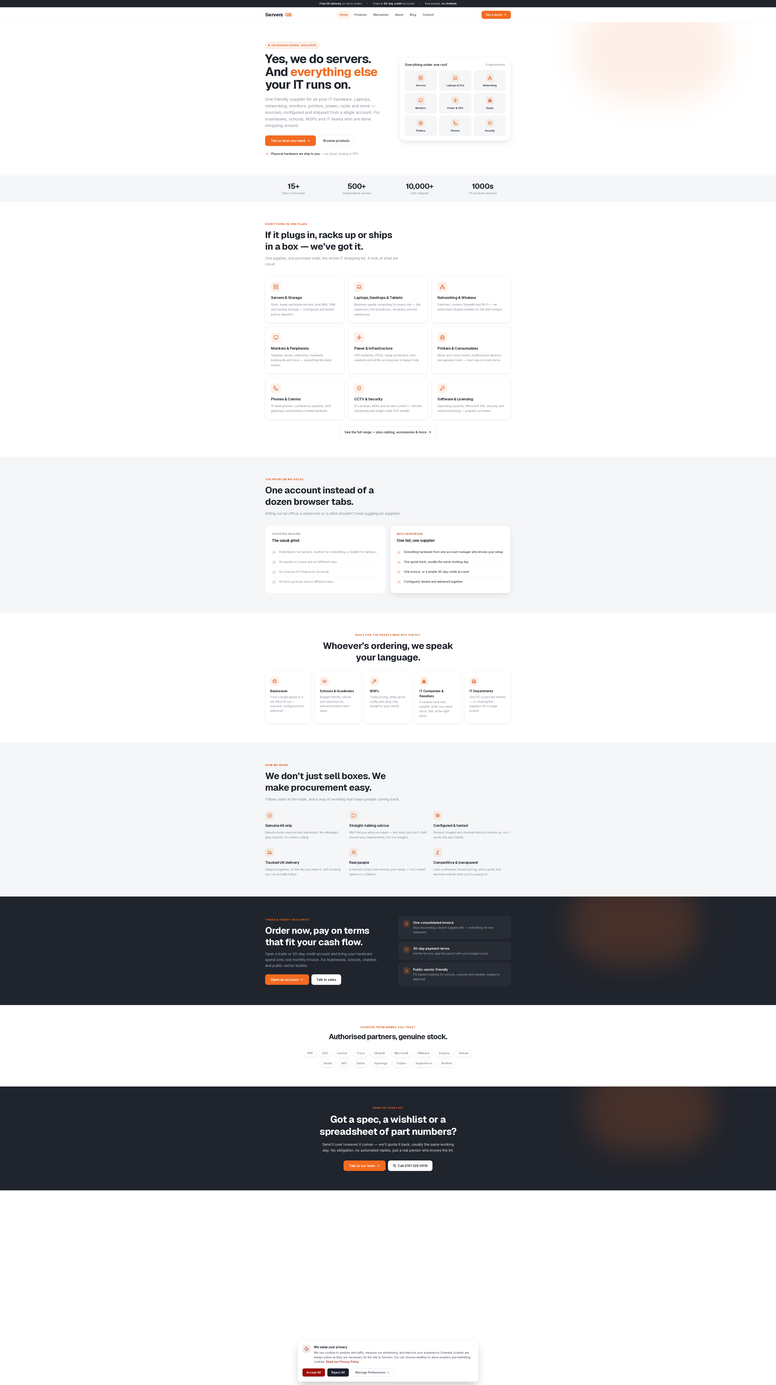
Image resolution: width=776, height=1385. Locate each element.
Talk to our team (362, 1166)
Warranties (381, 14)
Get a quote (494, 14)
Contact (428, 14)
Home (344, 14)
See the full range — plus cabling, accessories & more (386, 432)
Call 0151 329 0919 (413, 1166)
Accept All (314, 1372)
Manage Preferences (370, 1372)
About (399, 14)
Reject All (338, 1372)
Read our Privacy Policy (342, 1361)
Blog (413, 14)
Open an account (284, 979)
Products (360, 14)
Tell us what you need (288, 141)
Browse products (336, 141)
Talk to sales (326, 979)
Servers (278, 15)
